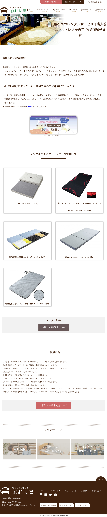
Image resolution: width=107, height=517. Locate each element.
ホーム (43, 491)
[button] (53, 327)
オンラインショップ (66, 505)
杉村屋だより (96, 491)
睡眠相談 (19, 449)
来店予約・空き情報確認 (48, 505)
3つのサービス (55, 491)
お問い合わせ (82, 505)
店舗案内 (84, 491)
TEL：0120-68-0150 (11, 502)
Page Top (101, 480)
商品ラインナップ (70, 491)
